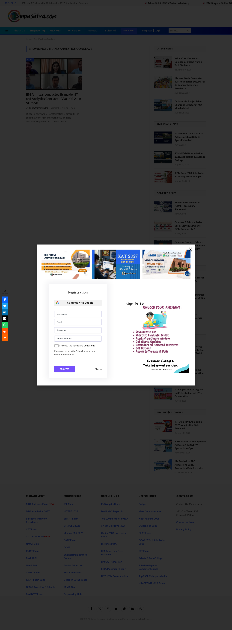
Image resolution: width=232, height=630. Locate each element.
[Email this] (5, 318)
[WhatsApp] (5, 325)
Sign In (98, 369)
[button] (190, 249)
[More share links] (5, 337)
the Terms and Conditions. (82, 345)
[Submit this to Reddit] (5, 331)
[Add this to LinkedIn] (5, 312)
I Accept (63, 345)
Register (64, 369)
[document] (116, 315)
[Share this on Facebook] (5, 300)
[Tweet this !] (5, 306)
